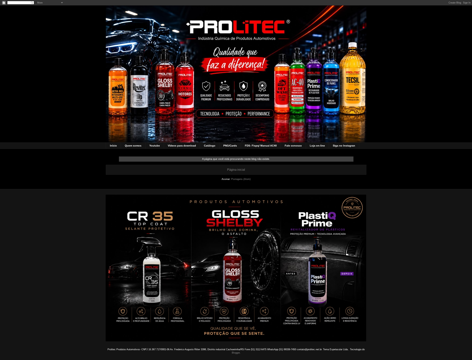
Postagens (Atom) (241, 179)
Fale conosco (293, 145)
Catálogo (209, 145)
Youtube (154, 145)
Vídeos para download (182, 145)
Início (113, 145)
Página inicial (236, 169)
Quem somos (133, 145)
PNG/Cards (230, 145)
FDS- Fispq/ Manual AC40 (261, 145)
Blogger (236, 352)
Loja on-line (317, 145)
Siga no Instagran (344, 145)
